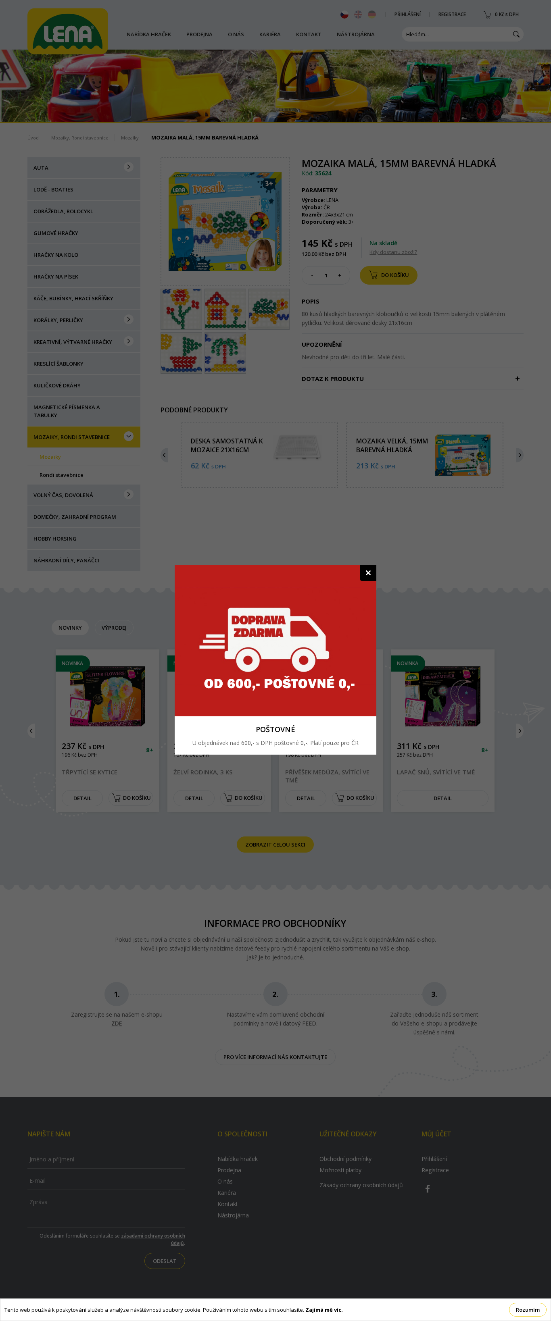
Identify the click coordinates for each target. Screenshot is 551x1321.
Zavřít (368, 573)
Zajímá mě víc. (324, 1309)
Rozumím (528, 1309)
